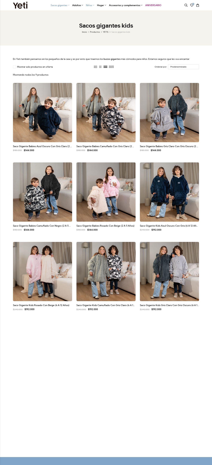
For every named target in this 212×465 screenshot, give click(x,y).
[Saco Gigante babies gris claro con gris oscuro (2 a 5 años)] (169, 112)
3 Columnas (105, 66)
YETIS (105, 32)
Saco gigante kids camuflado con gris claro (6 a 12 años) (108, 305)
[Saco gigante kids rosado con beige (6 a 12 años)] (42, 271)
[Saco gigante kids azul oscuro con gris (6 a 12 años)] (169, 191)
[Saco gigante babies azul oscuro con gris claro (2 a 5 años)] (42, 112)
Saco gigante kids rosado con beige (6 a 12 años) (41, 305)
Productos (95, 32)
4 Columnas (111, 66)
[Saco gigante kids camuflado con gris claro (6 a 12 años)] (106, 271)
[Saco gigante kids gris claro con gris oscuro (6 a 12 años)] (169, 271)
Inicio (84, 32)
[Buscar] (186, 5)
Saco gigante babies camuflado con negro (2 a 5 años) (44, 225)
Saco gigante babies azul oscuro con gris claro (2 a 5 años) (47, 146)
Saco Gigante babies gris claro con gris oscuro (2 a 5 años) (173, 146)
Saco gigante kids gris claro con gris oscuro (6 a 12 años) (173, 305)
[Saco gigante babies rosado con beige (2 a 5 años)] (106, 191)
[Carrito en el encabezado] (197, 5)
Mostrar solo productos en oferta (35, 66)
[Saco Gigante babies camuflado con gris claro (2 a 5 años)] (106, 112)
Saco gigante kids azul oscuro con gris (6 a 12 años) (170, 225)
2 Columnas (100, 66)
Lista (95, 66)
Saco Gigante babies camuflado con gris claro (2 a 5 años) (109, 146)
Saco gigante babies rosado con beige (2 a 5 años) (105, 225)
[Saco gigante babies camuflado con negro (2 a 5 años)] (42, 191)
